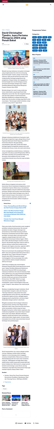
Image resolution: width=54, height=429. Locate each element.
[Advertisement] (27, 18)
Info (34, 67)
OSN (34, 74)
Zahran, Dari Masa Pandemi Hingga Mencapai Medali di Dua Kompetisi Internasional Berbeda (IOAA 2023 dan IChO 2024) (14, 213)
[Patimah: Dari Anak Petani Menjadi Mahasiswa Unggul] (16, 398)
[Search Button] (50, 4)
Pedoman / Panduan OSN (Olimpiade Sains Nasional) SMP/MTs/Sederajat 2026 (40, 93)
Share (27, 43)
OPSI (34, 58)
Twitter (37, 423)
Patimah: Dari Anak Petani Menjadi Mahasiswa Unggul (13, 219)
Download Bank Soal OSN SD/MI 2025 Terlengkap (41, 69)
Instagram (20, 423)
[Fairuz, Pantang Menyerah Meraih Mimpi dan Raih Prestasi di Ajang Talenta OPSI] (6, 398)
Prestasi (4, 388)
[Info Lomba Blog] (27, 4)
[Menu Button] (3, 4)
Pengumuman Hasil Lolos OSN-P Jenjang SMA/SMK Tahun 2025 (41, 84)
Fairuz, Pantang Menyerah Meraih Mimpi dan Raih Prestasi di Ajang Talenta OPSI (15, 206)
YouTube (29, 423)
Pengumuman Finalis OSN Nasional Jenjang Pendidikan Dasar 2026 (42, 77)
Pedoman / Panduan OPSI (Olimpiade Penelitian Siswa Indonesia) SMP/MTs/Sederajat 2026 (41, 62)
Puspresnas (8, 382)
